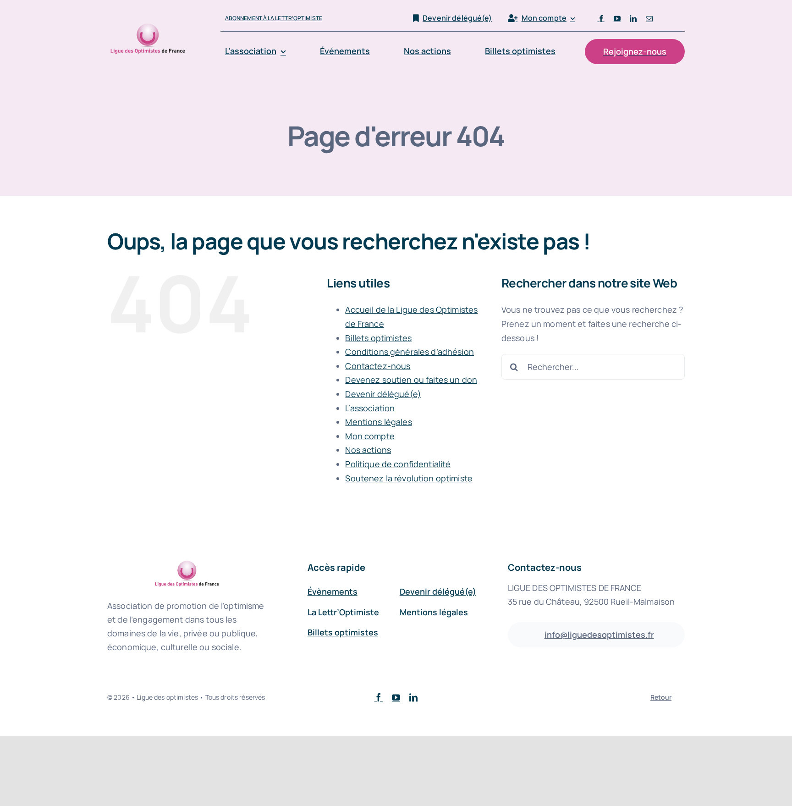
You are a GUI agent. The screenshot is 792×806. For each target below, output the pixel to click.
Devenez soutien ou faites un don (411, 379)
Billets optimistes (378, 337)
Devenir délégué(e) (383, 393)
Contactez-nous (377, 365)
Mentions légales (378, 421)
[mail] (649, 18)
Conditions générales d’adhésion (409, 351)
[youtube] (617, 18)
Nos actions (368, 449)
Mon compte (369, 436)
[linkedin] (633, 18)
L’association (370, 408)
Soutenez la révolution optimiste (409, 478)
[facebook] (601, 18)
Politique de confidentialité (398, 463)
